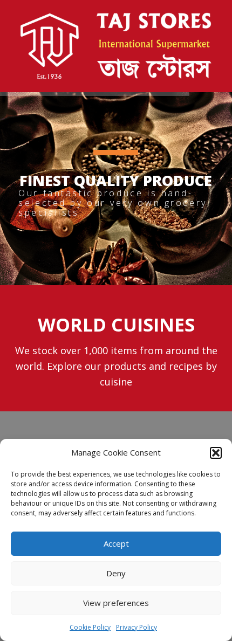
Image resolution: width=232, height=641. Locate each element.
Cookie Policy (90, 627)
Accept (116, 543)
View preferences (116, 602)
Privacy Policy (136, 627)
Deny (116, 573)
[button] (215, 452)
